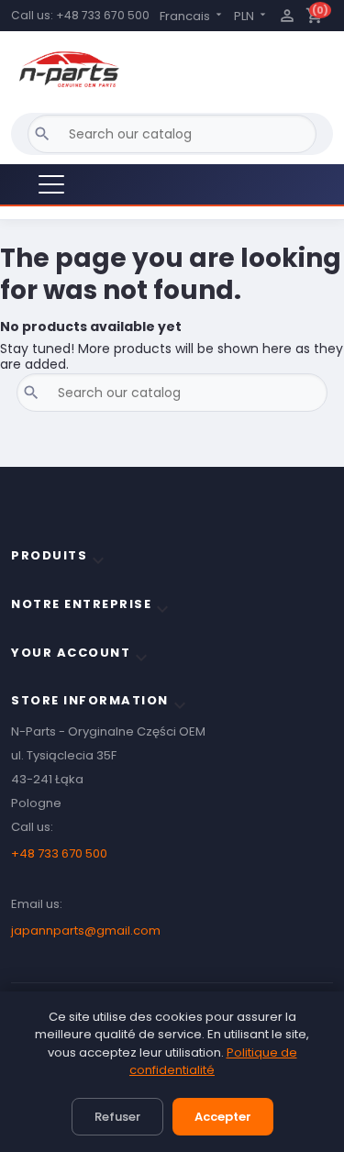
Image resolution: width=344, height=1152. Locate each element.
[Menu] (51, 184)
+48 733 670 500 (103, 15)
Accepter (222, 1116)
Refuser (117, 1116)
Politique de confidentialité (213, 1062)
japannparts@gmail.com (86, 930)
